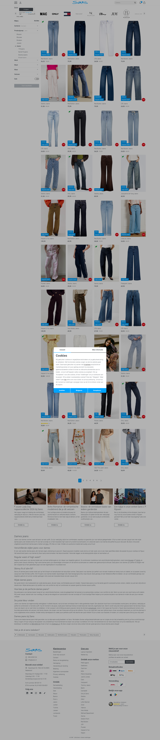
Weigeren (79, 390)
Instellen (62, 390)
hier (65, 379)
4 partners (87, 364)
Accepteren (97, 390)
